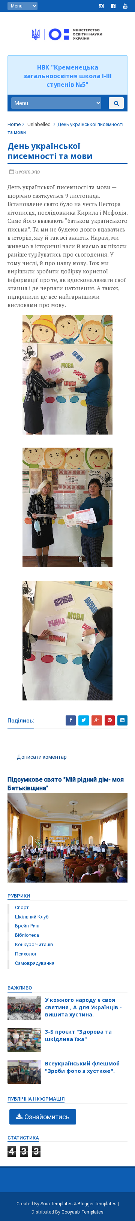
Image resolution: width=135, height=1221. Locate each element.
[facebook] (113, 6)
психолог (26, 954)
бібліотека (27, 935)
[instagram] (101, 6)
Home (14, 124)
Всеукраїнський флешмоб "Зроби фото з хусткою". (82, 1067)
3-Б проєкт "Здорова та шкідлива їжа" (78, 1035)
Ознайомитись (46, 1117)
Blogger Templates (97, 1203)
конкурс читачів (34, 944)
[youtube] (125, 6)
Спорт (22, 907)
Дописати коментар (42, 757)
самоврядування (34, 963)
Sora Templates (56, 1203)
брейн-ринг (27, 926)
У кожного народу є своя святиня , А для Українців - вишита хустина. (83, 1007)
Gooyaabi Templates (83, 1212)
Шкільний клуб (31, 917)
